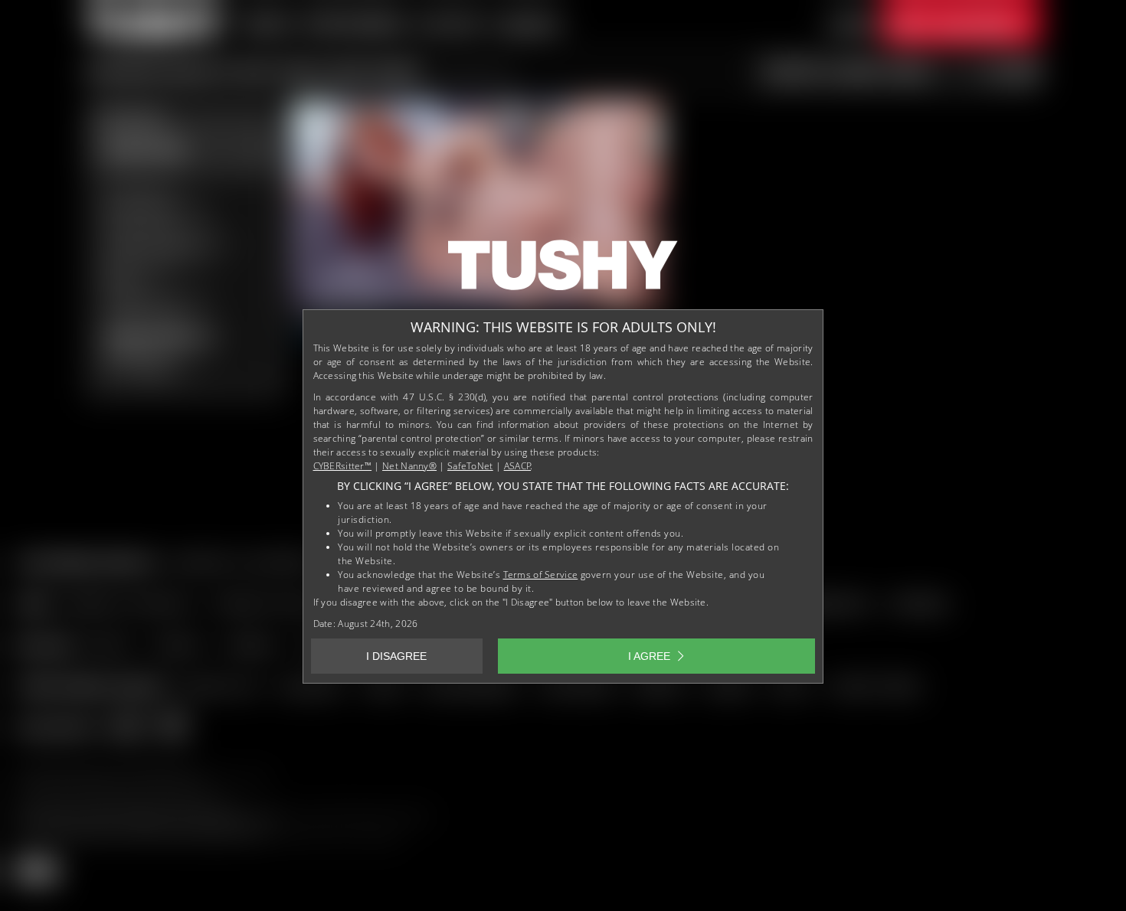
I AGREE (649, 656)
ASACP (518, 465)
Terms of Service (540, 574)
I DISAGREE (396, 656)
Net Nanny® (409, 465)
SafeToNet (470, 465)
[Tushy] (563, 270)
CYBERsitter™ (342, 465)
